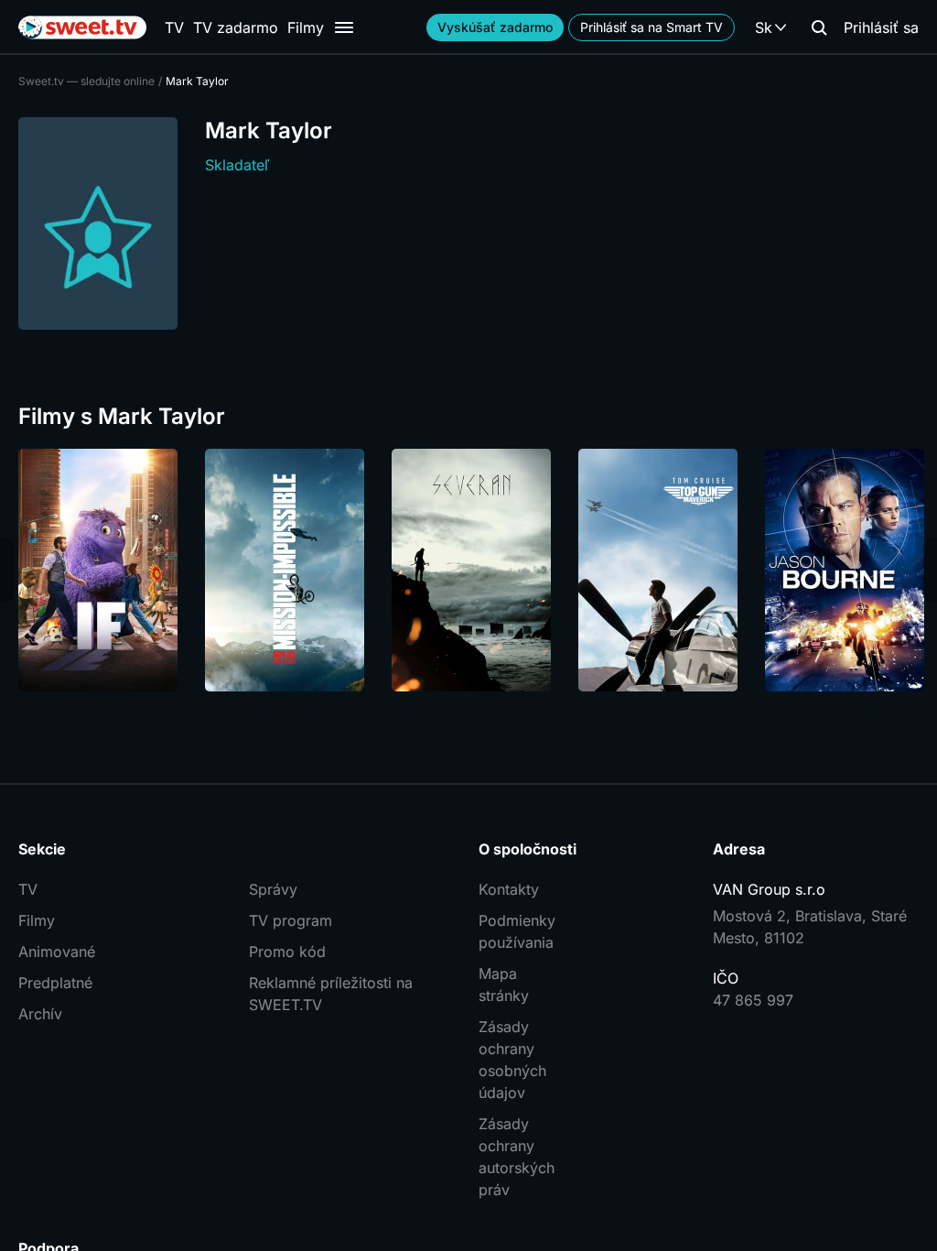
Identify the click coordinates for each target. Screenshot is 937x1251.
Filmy (305, 27)
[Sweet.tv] (82, 27)
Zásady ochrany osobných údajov (512, 1059)
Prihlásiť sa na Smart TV (651, 27)
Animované (56, 951)
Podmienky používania (517, 931)
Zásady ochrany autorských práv (517, 1157)
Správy (273, 889)
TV (174, 27)
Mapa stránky (504, 984)
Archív (40, 1014)
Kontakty (509, 889)
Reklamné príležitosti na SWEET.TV (331, 994)
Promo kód (287, 951)
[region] (468, 570)
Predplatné (55, 983)
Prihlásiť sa (881, 27)
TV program (290, 920)
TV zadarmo (235, 27)
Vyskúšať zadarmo (495, 27)
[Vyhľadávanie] (819, 27)
